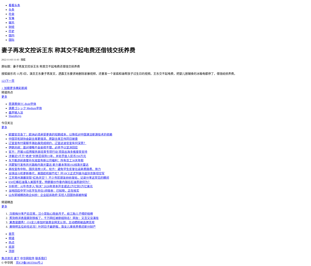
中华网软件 (27, 258)
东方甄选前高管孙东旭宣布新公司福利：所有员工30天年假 (46, 160)
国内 (11, 35)
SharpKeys (15, 116)
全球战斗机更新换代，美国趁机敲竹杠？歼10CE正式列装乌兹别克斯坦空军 (57, 173)
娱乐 (11, 22)
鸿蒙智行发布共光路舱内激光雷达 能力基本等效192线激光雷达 (49, 164)
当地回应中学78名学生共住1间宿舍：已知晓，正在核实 (44, 190)
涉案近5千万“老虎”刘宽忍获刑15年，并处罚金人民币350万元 (47, 156)
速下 (16, 258)
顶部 (11, 251)
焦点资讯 (7, 258)
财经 (11, 26)
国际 (11, 39)
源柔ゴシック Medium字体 (25, 108)
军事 (11, 18)
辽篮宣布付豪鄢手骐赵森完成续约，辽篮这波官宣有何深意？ (47, 143)
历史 (11, 31)
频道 (11, 238)
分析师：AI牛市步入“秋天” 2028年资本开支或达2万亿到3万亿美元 (51, 186)
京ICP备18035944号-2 (29, 262)
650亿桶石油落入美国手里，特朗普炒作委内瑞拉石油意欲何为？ (50, 182)
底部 (11, 246)
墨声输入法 (16, 112)
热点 (11, 242)
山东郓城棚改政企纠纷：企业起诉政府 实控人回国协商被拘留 (48, 195)
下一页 (10, 80)
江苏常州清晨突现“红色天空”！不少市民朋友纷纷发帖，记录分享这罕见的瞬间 (59, 177)
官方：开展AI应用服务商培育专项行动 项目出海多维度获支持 (48, 151)
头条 (11, 9)
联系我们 (41, 258)
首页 (11, 233)
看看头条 (14, 5)
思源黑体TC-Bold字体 (22, 103)
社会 (11, 13)
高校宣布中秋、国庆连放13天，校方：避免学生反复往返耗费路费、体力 (55, 169)
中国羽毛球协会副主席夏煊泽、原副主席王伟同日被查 (43, 138)
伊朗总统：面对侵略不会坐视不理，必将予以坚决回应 (43, 147)
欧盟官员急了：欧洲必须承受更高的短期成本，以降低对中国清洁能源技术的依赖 (60, 134)
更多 (4, 96)
